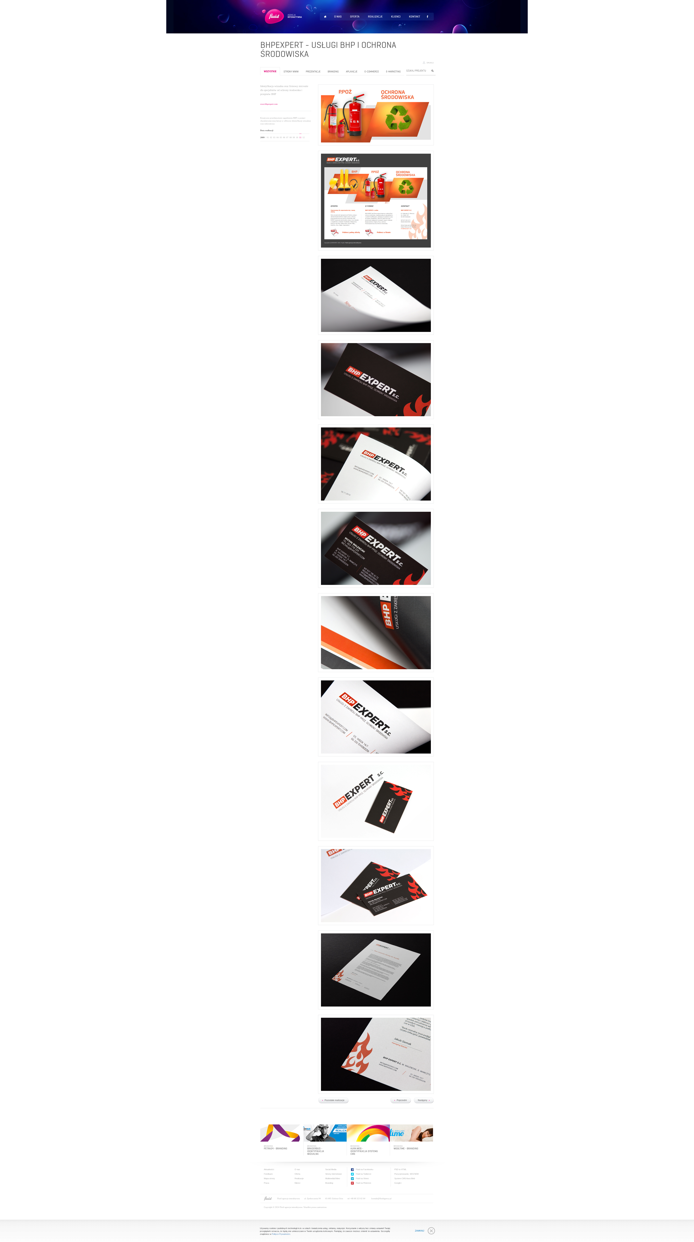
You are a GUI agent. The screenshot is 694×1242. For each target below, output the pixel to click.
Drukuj (430, 63)
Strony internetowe (333, 1174)
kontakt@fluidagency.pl (381, 1198)
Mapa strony (269, 1178)
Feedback (268, 1174)
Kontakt (414, 16)
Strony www (291, 71)
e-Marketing (393, 71)
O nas (338, 16)
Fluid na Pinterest (363, 1183)
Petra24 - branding (275, 1148)
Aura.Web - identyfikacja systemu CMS (364, 1151)
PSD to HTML (400, 1169)
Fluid (282, 20)
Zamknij (419, 1231)
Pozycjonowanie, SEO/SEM (406, 1174)
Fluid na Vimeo (362, 1178)
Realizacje (375, 16)
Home (325, 16)
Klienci (395, 16)
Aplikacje (351, 71)
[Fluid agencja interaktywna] (268, 1198)
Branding (333, 71)
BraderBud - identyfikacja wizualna (315, 1151)
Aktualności (269, 1169)
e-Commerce (372, 71)
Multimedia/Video (332, 1178)
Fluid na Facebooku (364, 1169)
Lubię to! (427, 16)
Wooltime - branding (406, 1148)
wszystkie (270, 71)
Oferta (354, 16)
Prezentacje (313, 71)
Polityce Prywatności (281, 1234)
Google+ (398, 1183)
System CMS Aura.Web (404, 1178)
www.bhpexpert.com (269, 104)
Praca (266, 1183)
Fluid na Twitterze (363, 1174)
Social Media (330, 1169)
